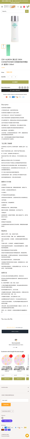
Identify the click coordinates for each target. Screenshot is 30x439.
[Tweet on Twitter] (25, 87)
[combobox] (7, 375)
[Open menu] (2, 6)
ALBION (3, 67)
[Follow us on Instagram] (2, 418)
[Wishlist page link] (18, 6)
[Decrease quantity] (8, 76)
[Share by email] (28, 87)
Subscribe (6, 404)
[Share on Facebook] (20, 87)
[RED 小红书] (24, 7)
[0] (27, 7)
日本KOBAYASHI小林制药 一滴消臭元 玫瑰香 (13, 437)
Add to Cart (6, 378)
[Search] (27, 11)
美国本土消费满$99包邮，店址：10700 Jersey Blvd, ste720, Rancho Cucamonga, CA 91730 (15, 2)
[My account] (21, 7)
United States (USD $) (6, 411)
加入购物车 (15, 82)
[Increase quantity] (15, 76)
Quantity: (3, 76)
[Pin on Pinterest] (22, 87)
